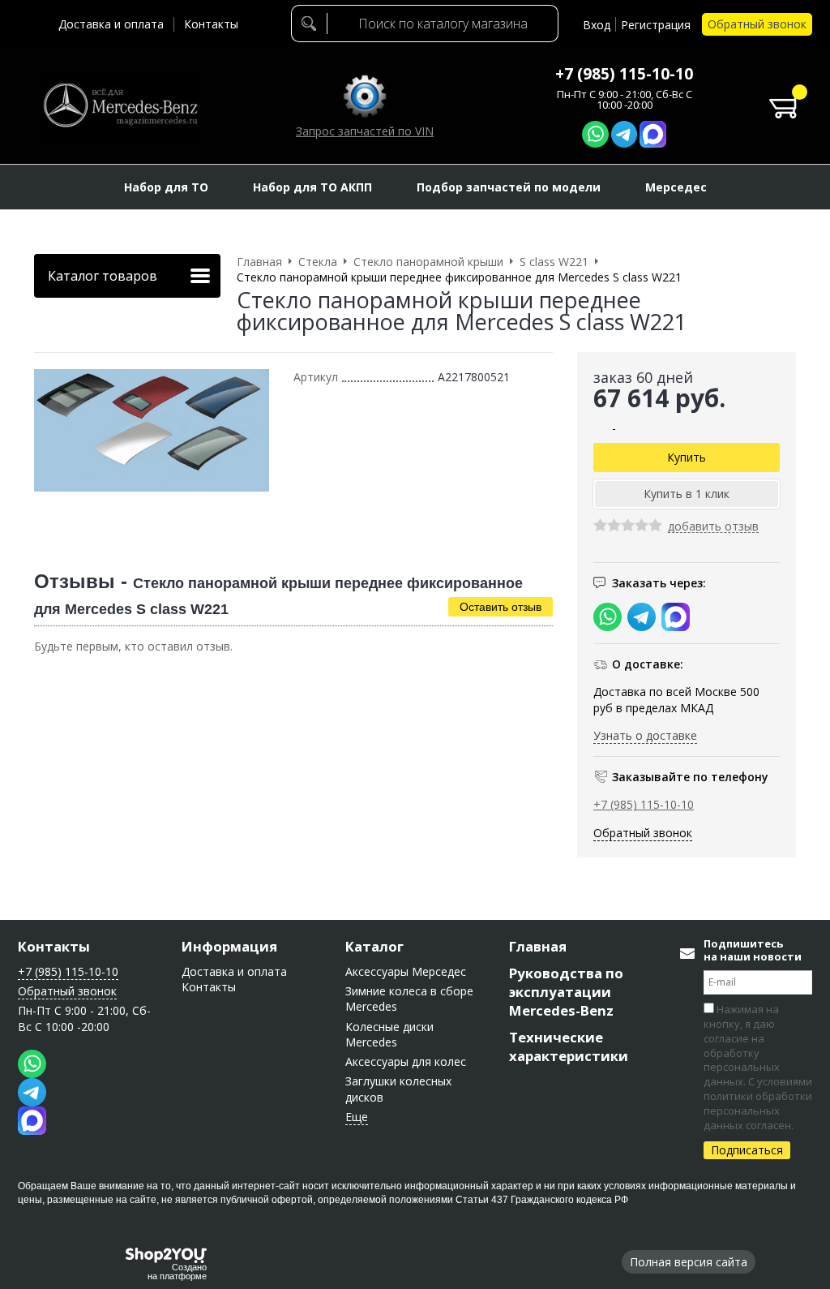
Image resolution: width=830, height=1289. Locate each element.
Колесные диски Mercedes (389, 1034)
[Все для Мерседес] (120, 105)
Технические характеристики (568, 1046)
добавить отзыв (713, 527)
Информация (229, 946)
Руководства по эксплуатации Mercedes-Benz (566, 992)
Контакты (211, 24)
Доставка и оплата (111, 24)
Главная (538, 946)
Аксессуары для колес (405, 1061)
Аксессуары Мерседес (405, 971)
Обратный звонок (757, 24)
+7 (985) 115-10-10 (624, 73)
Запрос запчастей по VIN (365, 131)
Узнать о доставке (645, 735)
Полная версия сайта (688, 1262)
